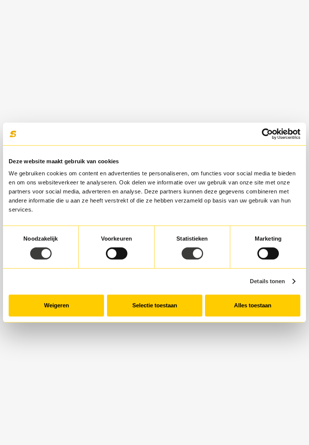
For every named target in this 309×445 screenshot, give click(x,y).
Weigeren (56, 305)
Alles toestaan (252, 305)
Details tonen (267, 281)
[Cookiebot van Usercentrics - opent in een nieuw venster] (267, 134)
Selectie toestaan (154, 305)
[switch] (116, 253)
